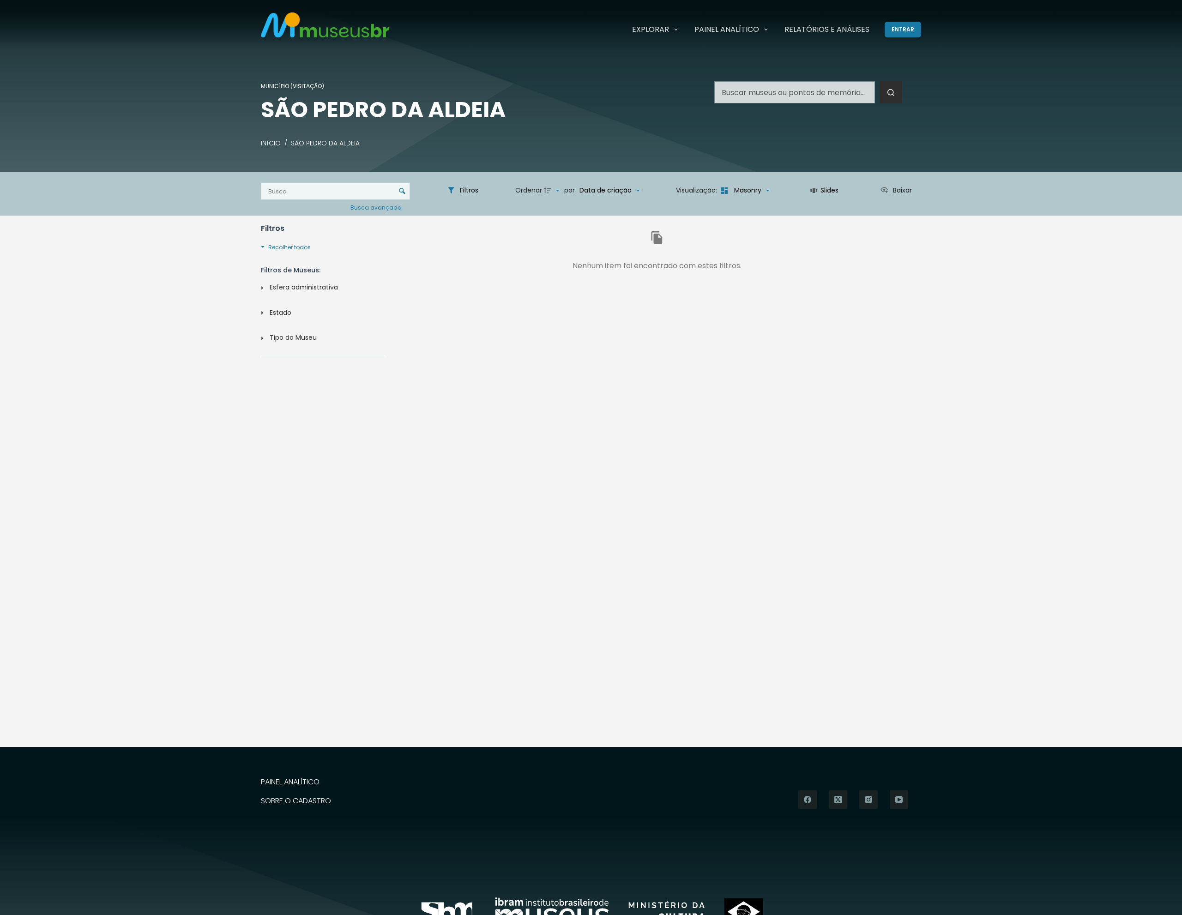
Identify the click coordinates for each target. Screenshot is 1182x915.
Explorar (650, 29)
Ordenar (528, 190)
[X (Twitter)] (838, 799)
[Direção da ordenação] (552, 191)
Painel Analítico (726, 29)
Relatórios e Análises (826, 29)
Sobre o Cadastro (296, 801)
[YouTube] (899, 799)
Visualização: (697, 190)
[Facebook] (807, 799)
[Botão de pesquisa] (891, 92)
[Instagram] (868, 799)
